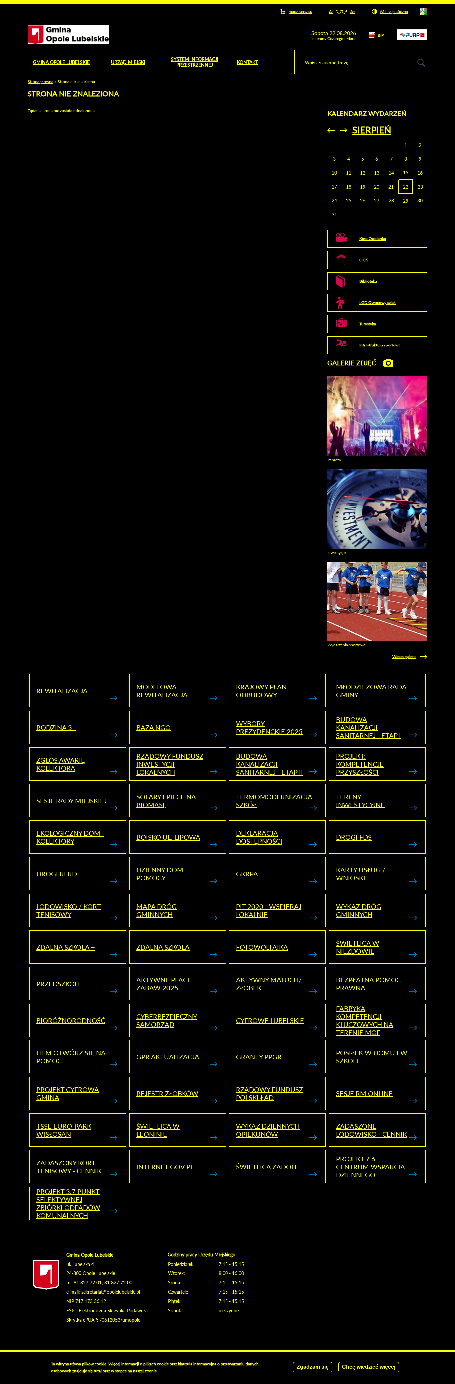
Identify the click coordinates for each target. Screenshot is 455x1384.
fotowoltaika (262, 947)
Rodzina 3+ (56, 727)
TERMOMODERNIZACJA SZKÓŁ (274, 800)
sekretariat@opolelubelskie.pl (110, 1292)
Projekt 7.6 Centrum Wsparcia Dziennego (370, 1167)
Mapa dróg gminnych (156, 910)
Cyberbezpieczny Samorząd (166, 1020)
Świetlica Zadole (267, 1167)
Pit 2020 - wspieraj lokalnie (268, 910)
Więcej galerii (404, 656)
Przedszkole (59, 984)
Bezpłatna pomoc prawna (368, 984)
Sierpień (371, 129)
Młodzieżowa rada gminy (371, 691)
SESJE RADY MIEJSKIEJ (71, 801)
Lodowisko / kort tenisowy (68, 910)
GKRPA (247, 874)
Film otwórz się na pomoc (71, 1057)
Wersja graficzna (394, 11)
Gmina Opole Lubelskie (61, 62)
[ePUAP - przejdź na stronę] (412, 38)
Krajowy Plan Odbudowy (261, 691)
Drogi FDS (354, 837)
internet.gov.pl (165, 1167)
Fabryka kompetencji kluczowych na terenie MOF (364, 1020)
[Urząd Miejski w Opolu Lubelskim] (68, 35)
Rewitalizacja (62, 691)
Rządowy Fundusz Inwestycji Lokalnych (169, 764)
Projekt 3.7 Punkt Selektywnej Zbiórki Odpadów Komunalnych (68, 1203)
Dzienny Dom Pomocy (159, 874)
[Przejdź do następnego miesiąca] (343, 130)
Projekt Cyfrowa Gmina (67, 1093)
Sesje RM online (364, 1093)
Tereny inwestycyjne (360, 800)
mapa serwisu (300, 11)
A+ (352, 11)
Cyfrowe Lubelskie (270, 1020)
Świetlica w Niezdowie (357, 947)
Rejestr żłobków (167, 1093)
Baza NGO (153, 727)
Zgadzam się (313, 1367)
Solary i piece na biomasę (166, 800)
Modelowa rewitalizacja (162, 691)
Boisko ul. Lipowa (168, 837)
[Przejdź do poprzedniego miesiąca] (331, 130)
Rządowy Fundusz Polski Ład (269, 1093)
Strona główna (40, 81)
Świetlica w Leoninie (158, 1130)
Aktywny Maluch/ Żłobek (269, 984)
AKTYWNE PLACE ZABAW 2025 (163, 984)
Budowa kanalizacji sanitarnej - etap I (368, 727)
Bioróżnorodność (70, 1020)
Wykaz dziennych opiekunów (268, 1130)
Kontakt (247, 62)
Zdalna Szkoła (163, 947)
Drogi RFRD (56, 874)
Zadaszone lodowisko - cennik (371, 1130)
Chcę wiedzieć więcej (368, 1367)
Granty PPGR (259, 1057)
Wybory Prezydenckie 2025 (269, 727)
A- (331, 11)
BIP (381, 35)
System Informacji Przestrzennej (194, 62)
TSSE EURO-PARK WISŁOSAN (63, 1130)
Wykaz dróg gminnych (358, 910)
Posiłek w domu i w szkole (371, 1057)
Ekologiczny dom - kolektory (70, 837)
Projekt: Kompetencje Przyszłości (360, 764)
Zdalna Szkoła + (65, 947)
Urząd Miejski (128, 62)
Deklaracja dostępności (259, 837)
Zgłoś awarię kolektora (60, 764)
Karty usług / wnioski (360, 874)
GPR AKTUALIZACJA (167, 1057)
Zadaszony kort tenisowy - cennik (68, 1167)
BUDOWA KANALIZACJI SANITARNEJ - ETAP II (269, 764)
